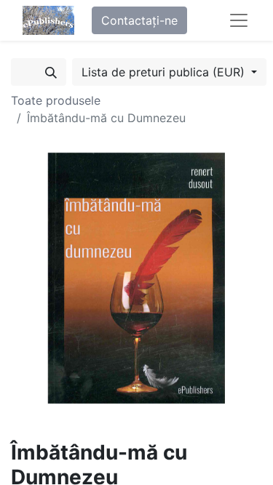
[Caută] (51, 72)
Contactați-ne (139, 20)
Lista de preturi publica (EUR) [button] (165, 72)
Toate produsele (55, 100)
